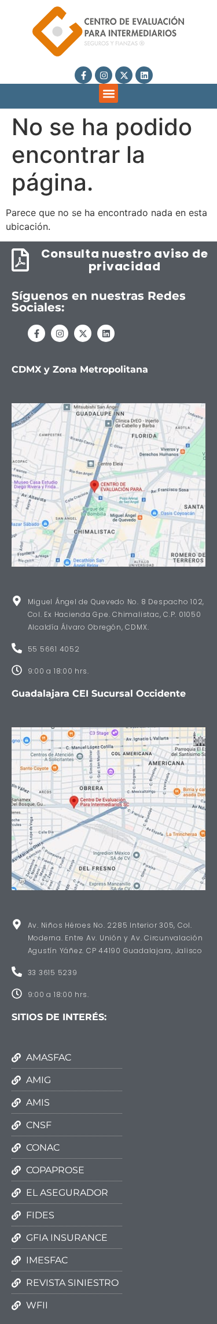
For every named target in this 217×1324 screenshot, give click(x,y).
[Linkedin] (144, 75)
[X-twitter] (124, 75)
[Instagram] (103, 75)
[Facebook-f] (83, 75)
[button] (108, 93)
